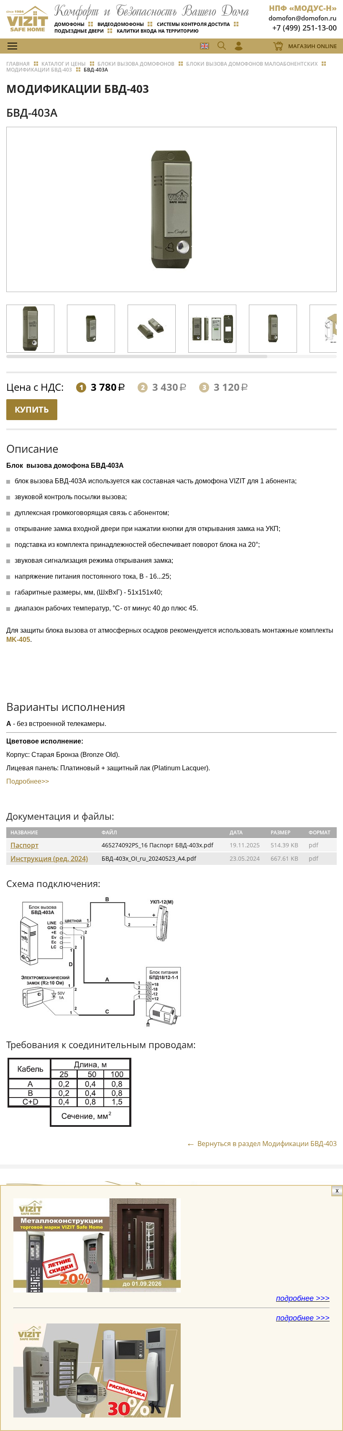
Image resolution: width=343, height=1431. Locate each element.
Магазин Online (312, 46)
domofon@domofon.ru (303, 18)
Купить (32, 409)
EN (204, 46)
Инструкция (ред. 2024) (49, 858)
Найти (320, 65)
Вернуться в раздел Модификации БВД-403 (267, 1143)
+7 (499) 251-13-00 (304, 28)
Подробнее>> (27, 781)
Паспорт (24, 845)
